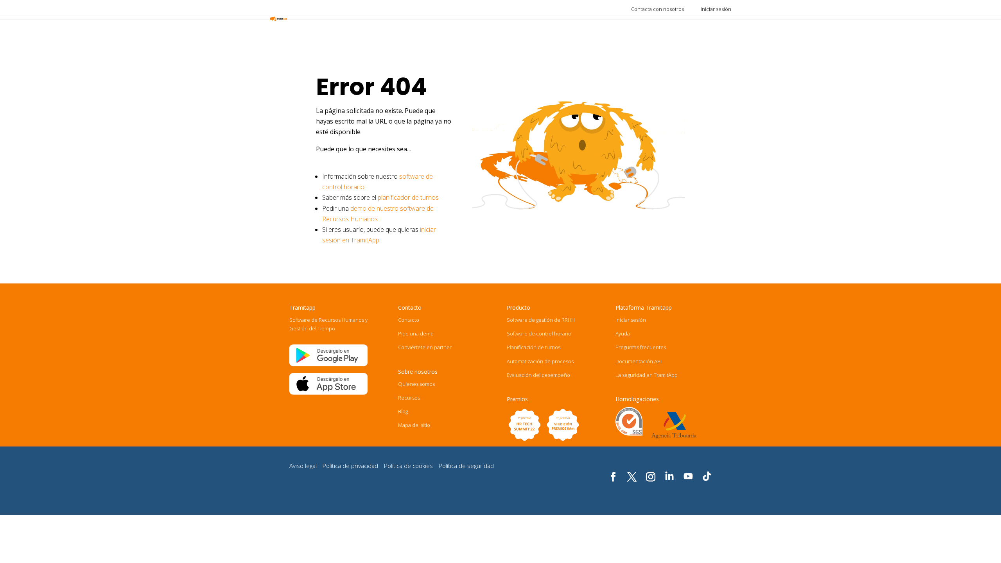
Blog (403, 411)
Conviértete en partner (425, 347)
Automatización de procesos (540, 361)
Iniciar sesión (716, 9)
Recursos (409, 397)
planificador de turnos (408, 197)
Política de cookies (408, 466)
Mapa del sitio (414, 425)
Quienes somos (416, 383)
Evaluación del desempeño (538, 374)
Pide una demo (416, 333)
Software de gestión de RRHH (541, 319)
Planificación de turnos (533, 347)
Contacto (408, 319)
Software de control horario (539, 333)
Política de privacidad (350, 466)
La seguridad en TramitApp (646, 374)
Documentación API (638, 361)
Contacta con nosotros (657, 9)
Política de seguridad (466, 466)
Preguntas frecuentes (640, 347)
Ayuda (622, 333)
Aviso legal (303, 466)
